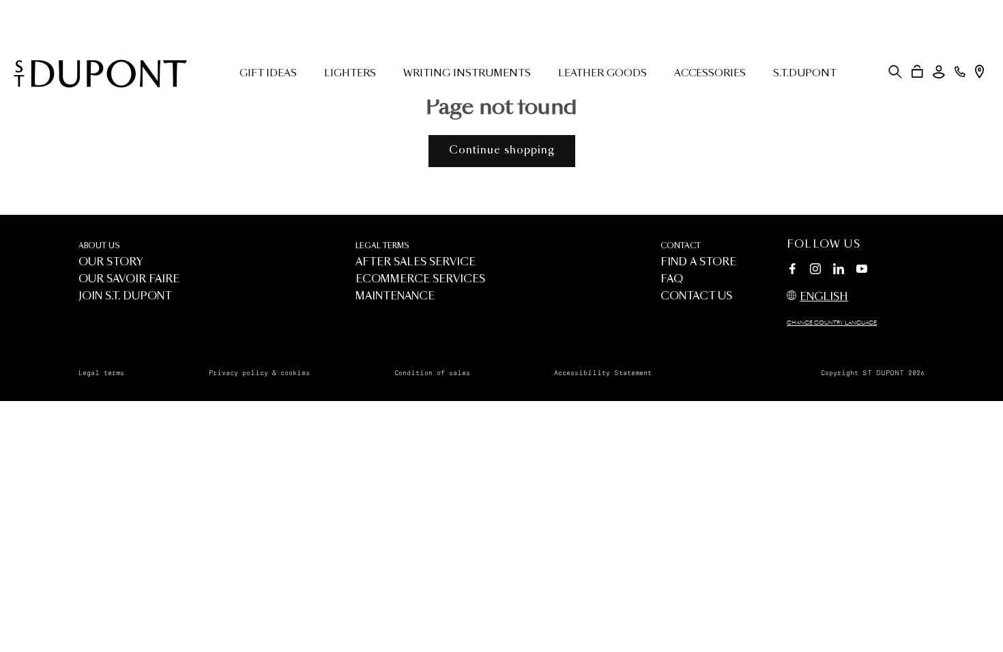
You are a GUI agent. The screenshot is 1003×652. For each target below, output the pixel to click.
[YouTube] (861, 269)
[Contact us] (960, 71)
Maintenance (395, 296)
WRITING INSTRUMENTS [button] (467, 73)
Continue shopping (502, 150)
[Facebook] (792, 270)
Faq (671, 279)
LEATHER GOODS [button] (602, 73)
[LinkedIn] (838, 270)
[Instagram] (815, 270)
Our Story (110, 262)
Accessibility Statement (603, 373)
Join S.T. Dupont (125, 296)
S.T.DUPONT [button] (805, 73)
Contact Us (696, 296)
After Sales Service (415, 262)
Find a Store (698, 262)
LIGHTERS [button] (350, 73)
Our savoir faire (128, 279)
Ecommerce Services (420, 279)
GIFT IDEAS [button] (268, 73)
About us (98, 246)
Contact (680, 246)
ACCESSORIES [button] (710, 73)
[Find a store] (979, 71)
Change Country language (832, 323)
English (824, 297)
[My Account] (939, 72)
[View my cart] (917, 71)
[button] (895, 71)
